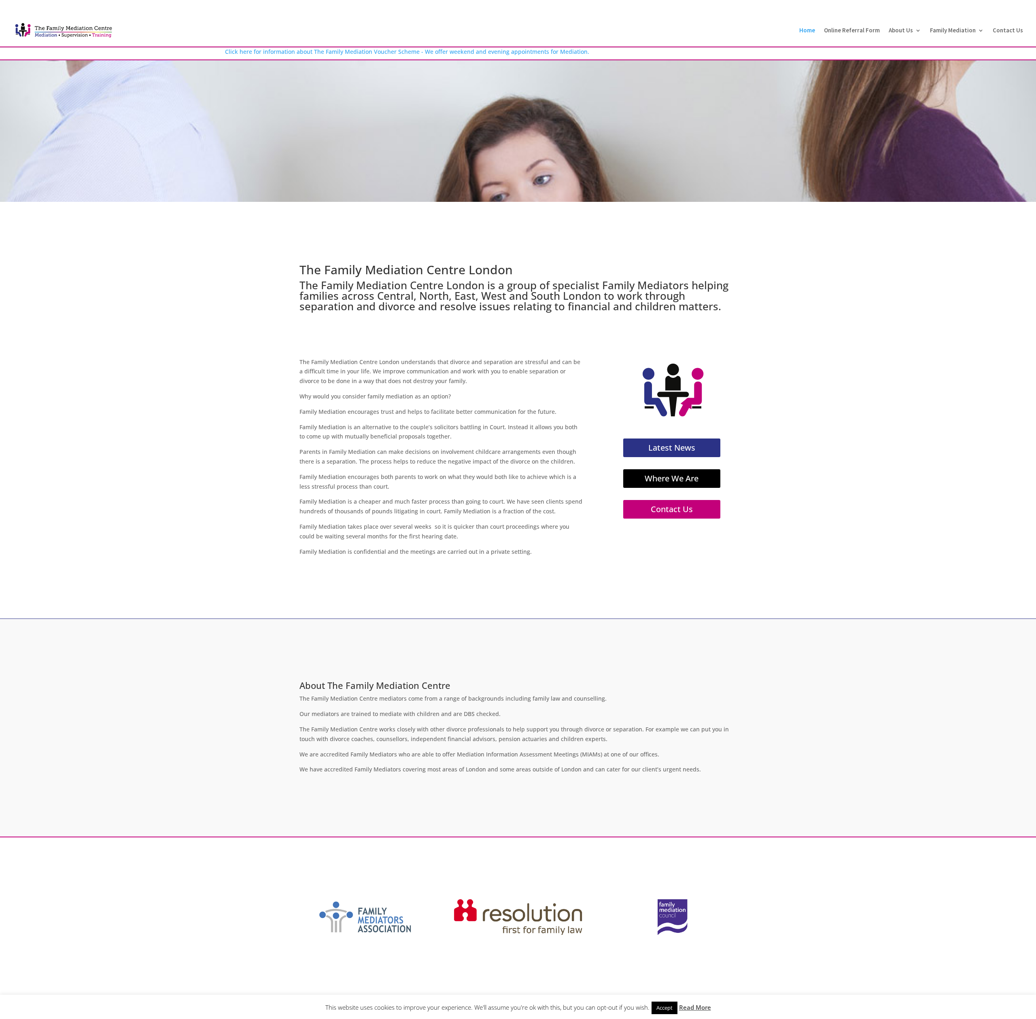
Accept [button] (664, 1007)
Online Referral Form (852, 31)
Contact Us (1008, 31)
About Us (901, 31)
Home (807, 31)
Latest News (671, 447)
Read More (695, 1007)
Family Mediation (953, 31)
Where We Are (671, 478)
